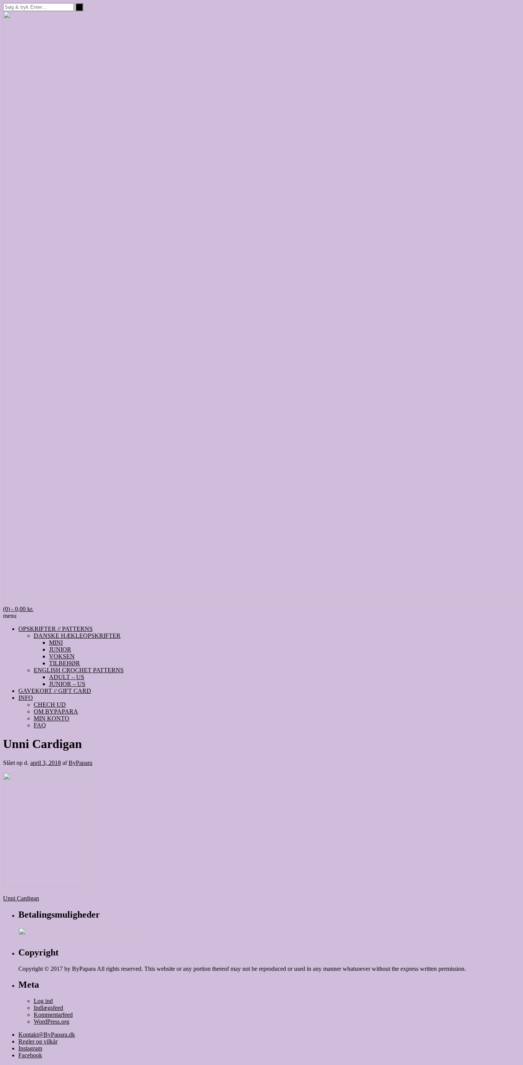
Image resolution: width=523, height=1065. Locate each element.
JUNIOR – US (67, 684)
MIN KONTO (51, 718)
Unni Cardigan (21, 898)
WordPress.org (51, 1021)
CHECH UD (50, 704)
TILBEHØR (64, 663)
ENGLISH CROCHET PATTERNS (79, 670)
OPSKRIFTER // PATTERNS (55, 629)
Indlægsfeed (48, 1008)
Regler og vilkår (37, 1041)
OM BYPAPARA (56, 711)
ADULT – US (66, 677)
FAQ (40, 725)
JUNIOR (60, 649)
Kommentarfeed (53, 1014)
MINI (56, 642)
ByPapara (80, 763)
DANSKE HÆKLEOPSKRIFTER (77, 635)
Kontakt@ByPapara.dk (46, 1034)
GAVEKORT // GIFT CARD (54, 691)
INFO (25, 697)
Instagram (30, 1048)
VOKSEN (62, 656)
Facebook (30, 1055)
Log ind (43, 1001)
